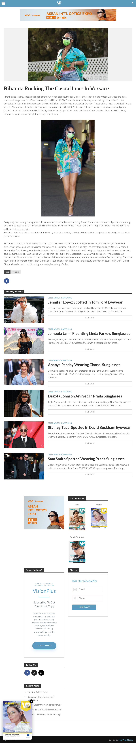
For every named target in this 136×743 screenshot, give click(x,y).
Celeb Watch (54, 297)
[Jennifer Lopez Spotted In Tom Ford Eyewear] (24, 309)
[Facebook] (27, 673)
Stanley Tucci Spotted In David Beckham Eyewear (89, 427)
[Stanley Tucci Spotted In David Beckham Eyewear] (24, 434)
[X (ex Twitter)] (34, 673)
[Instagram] (41, 673)
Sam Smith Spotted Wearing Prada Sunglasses (86, 458)
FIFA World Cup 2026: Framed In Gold (44, 709)
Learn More (44, 646)
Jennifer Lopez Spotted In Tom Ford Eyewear (85, 302)
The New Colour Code (37, 692)
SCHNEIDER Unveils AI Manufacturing (44, 714)
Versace (15, 272)
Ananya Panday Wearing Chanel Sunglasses (84, 364)
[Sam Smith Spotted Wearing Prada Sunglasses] (24, 465)
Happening (66, 297)
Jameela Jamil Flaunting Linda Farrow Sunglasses (89, 333)
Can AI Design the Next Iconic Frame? (44, 704)
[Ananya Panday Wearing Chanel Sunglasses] (24, 371)
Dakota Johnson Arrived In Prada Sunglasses (85, 396)
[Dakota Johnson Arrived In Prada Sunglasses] (24, 403)
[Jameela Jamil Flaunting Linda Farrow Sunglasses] (24, 340)
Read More (90, 318)
